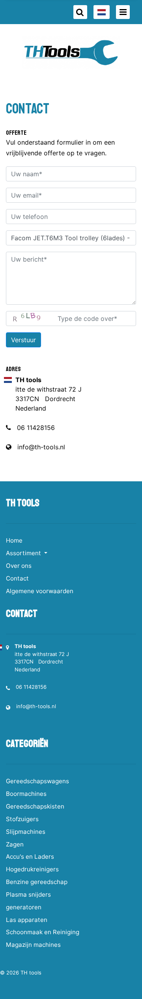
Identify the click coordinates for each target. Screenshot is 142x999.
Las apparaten (26, 920)
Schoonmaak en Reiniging (42, 932)
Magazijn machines (33, 944)
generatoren (23, 907)
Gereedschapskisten (35, 806)
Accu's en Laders (30, 856)
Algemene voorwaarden (39, 591)
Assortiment (24, 553)
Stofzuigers (22, 819)
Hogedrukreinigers (32, 869)
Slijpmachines (25, 831)
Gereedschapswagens (37, 781)
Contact (17, 578)
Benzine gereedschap (36, 882)
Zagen (15, 844)
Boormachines (26, 793)
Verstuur (23, 340)
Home (14, 540)
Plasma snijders (28, 894)
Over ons (19, 565)
